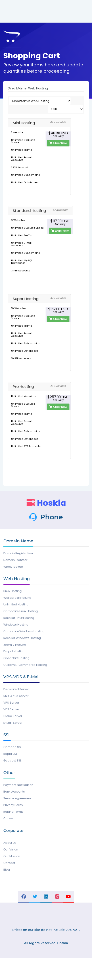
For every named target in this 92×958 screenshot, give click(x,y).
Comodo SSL (12, 747)
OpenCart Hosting (16, 658)
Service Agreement (17, 798)
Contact (9, 863)
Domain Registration (18, 553)
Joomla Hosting (14, 645)
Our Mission (11, 856)
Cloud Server (12, 716)
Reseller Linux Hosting (18, 618)
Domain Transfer (15, 560)
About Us (9, 843)
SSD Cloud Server (16, 696)
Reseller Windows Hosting (22, 638)
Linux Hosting (12, 591)
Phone (51, 517)
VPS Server (11, 702)
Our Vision (10, 849)
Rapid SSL (10, 754)
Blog (6, 869)
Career (8, 818)
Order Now (59, 143)
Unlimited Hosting (16, 604)
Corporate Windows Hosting (23, 631)
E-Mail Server (13, 723)
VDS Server (11, 709)
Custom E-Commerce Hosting (25, 665)
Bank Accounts (14, 791)
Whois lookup (13, 567)
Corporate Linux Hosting (20, 611)
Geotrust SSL (12, 760)
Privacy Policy (13, 805)
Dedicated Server (16, 689)
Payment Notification (18, 785)
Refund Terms (13, 812)
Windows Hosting (15, 624)
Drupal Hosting (14, 651)
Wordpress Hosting (17, 598)
